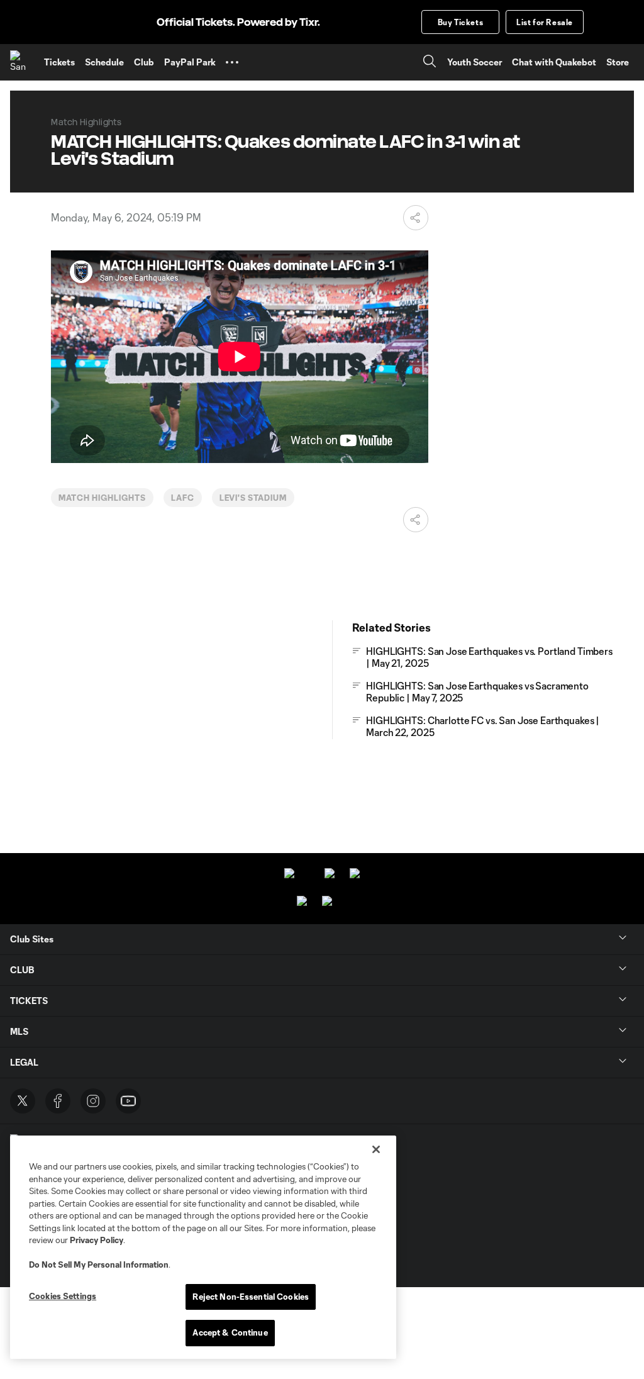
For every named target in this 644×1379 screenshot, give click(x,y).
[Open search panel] (429, 62)
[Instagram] (93, 1101)
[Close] (376, 1149)
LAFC (182, 497)
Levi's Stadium (253, 497)
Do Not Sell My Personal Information (99, 1264)
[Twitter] (22, 1101)
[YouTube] (128, 1101)
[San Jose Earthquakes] (22, 62)
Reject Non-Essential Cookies (250, 1297)
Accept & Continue (229, 1332)
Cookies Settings (62, 1296)
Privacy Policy (96, 1240)
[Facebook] (57, 1101)
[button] (232, 62)
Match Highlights (101, 497)
